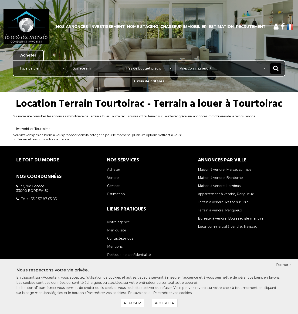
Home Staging (142, 26)
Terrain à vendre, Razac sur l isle (223, 202)
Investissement (107, 26)
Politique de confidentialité (129, 255)
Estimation (221, 26)
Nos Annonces (72, 26)
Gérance (114, 186)
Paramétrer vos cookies (172, 293)
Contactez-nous (120, 238)
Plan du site (116, 230)
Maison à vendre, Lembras (219, 186)
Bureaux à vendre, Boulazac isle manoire (231, 218)
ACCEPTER (164, 303)
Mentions (114, 246)
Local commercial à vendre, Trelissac (227, 226)
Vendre (113, 178)
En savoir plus (139, 293)
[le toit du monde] (26, 26)
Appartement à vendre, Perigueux (226, 194)
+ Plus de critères (149, 81)
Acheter (113, 169)
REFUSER (132, 303)
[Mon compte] (276, 26)
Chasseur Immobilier (183, 26)
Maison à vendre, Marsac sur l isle (224, 169)
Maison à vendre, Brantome (220, 178)
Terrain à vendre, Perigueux (220, 210)
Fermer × (283, 265)
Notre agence (118, 222)
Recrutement (251, 26)
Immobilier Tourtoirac (33, 129)
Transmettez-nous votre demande (43, 139)
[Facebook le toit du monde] (283, 26)
